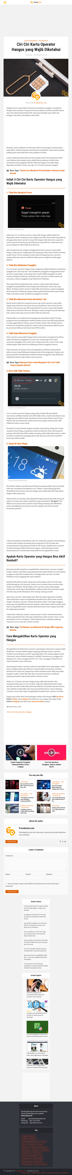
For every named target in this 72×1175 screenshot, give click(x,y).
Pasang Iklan (64, 1173)
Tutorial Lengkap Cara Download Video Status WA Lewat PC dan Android (35, 995)
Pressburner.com (41, 55)
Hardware (26, 1147)
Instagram (25, 699)
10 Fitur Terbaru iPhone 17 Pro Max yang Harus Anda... (58, 809)
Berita (44, 1141)
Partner (43, 1173)
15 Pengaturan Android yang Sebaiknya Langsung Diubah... (27, 799)
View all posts (11, 841)
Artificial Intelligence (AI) (31, 1141)
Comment (9, 856)
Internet (35, 1147)
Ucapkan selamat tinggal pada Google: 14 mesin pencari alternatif (36, 1015)
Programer (37, 1153)
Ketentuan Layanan (53, 1173)
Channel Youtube (37, 701)
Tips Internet (38, 1161)
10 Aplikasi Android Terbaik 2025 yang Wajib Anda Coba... (27, 811)
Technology (27, 1161)
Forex (24, 1144)
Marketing (45, 1150)
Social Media (38, 1158)
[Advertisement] (36, 21)
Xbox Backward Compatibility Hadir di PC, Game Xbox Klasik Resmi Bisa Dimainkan (35, 957)
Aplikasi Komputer (29, 1136)
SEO (41, 1156)
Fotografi (32, 1144)
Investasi (43, 1147)
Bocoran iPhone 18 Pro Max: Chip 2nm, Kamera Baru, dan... (27, 785)
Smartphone (43, 41)
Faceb (58, 697)
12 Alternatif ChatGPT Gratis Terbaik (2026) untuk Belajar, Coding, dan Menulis (36, 908)
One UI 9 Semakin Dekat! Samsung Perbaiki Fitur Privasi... (58, 787)
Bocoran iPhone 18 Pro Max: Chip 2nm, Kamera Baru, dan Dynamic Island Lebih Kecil (35, 934)
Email (29, 874)
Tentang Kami (25, 1173)
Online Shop (27, 1153)
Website (49, 874)
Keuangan (26, 1150)
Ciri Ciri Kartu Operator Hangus (20, 712)
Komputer (35, 1150)
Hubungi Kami (35, 1173)
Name (8, 874)
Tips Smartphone (30, 41)
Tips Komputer (28, 1164)
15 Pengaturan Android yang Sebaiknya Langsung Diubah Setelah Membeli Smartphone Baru (36, 966)
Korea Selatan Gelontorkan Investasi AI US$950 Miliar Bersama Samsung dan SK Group (36, 942)
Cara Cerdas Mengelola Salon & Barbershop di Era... (58, 799)
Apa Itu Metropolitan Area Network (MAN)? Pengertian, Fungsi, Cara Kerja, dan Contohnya (35, 925)
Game (40, 1144)
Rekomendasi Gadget (30, 1156)
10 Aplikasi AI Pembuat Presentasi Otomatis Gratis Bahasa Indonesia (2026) (35, 917)
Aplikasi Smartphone (58, 794)
